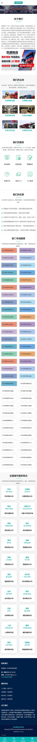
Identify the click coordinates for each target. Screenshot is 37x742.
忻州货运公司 (9, 496)
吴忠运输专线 (27, 530)
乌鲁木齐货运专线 (27, 513)
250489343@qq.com (11, 675)
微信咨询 (23, 741)
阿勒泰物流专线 (27, 649)
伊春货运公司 (9, 564)
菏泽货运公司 (9, 547)
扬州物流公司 (27, 598)
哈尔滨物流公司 (27, 581)
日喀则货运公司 (27, 496)
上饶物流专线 (9, 632)
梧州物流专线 (9, 649)
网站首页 (5, 741)
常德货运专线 (27, 547)
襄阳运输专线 (27, 632)
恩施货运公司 (27, 564)
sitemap (21, 731)
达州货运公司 (9, 598)
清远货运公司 (9, 530)
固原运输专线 (27, 615)
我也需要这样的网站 (18, 727)
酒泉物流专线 (9, 581)
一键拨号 (14, 741)
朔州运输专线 (9, 513)
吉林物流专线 (9, 615)
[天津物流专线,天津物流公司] (18, 2)
